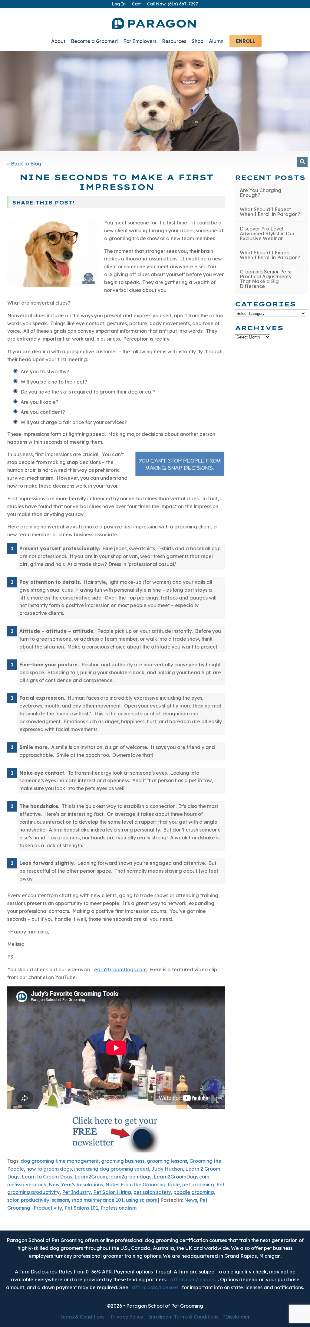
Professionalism (119, 1208)
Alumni (217, 41)
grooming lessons (167, 1161)
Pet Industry (76, 1192)
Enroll (245, 41)
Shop (197, 41)
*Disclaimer (236, 1317)
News (190, 1200)
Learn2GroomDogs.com (181, 1177)
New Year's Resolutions (76, 1185)
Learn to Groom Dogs (47, 1177)
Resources (174, 41)
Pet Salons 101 (81, 1208)
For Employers (140, 41)
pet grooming (198, 1185)
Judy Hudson (167, 1169)
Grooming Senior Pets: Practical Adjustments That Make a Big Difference (265, 279)
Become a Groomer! (94, 41)
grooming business (122, 1161)
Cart (136, 4)
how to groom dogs (49, 1169)
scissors (60, 1200)
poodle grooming (193, 1192)
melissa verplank (26, 1185)
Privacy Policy (126, 1317)
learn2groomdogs (130, 1177)
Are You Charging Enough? (260, 192)
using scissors (141, 1200)
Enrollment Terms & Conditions (183, 1317)
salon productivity (28, 1200)
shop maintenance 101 (97, 1200)
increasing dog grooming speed (111, 1169)
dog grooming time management (60, 1161)
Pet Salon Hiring (112, 1192)
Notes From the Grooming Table (142, 1185)
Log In (119, 4)
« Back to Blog (24, 164)
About (58, 41)
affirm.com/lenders (193, 1279)
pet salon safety (152, 1192)
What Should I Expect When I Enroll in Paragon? (270, 211)
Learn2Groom (90, 1177)
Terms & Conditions (82, 1317)
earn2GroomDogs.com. (120, 969)
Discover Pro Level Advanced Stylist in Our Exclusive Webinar (267, 233)
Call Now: (172, 4)
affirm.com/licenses (155, 1287)
